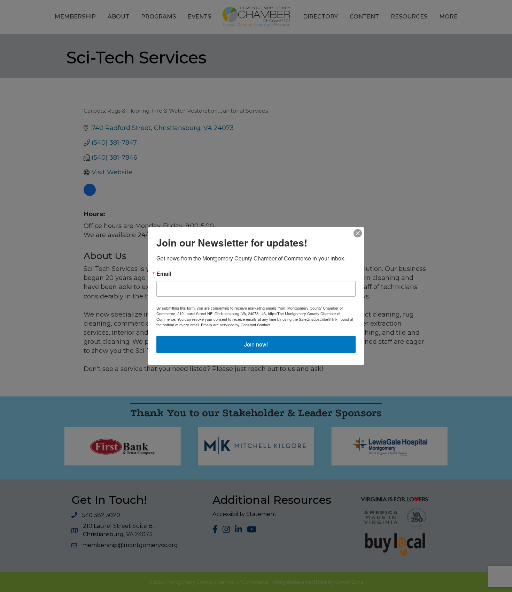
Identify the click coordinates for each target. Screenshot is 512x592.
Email (163, 273)
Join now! (256, 344)
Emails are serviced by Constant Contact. (236, 324)
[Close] (358, 233)
